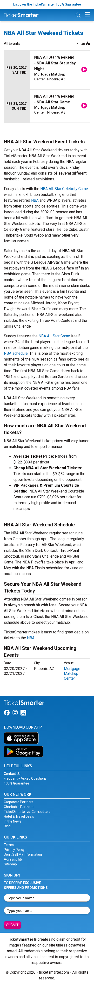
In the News (12, 821)
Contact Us (12, 774)
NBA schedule (16, 353)
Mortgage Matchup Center (72, 673)
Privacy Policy (14, 850)
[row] (47, 70)
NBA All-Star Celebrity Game (64, 188)
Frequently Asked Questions (25, 778)
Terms (9, 845)
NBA (35, 200)
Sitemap (10, 864)
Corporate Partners (18, 802)
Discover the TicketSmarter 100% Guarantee (47, 4)
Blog (7, 826)
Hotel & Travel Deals (19, 816)
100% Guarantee (16, 783)
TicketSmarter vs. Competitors (27, 812)
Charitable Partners (19, 807)
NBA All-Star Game (54, 336)
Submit (12, 925)
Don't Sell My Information (23, 854)
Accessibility (13, 859)
